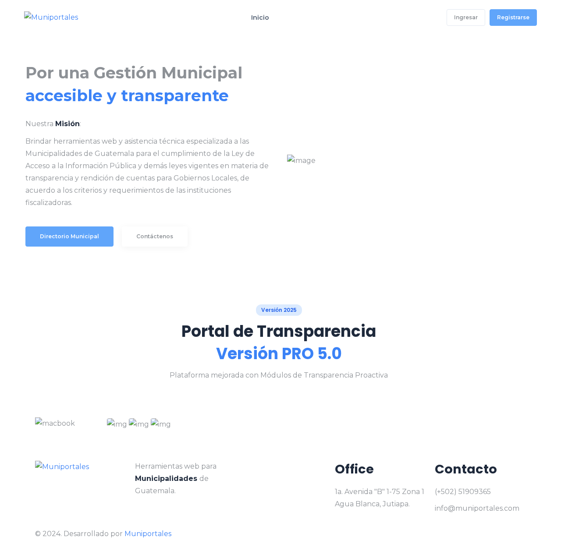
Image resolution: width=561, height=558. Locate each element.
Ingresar (466, 17)
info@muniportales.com (477, 508)
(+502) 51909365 (463, 491)
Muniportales (147, 534)
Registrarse (513, 17)
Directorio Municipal (69, 236)
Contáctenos (154, 236)
